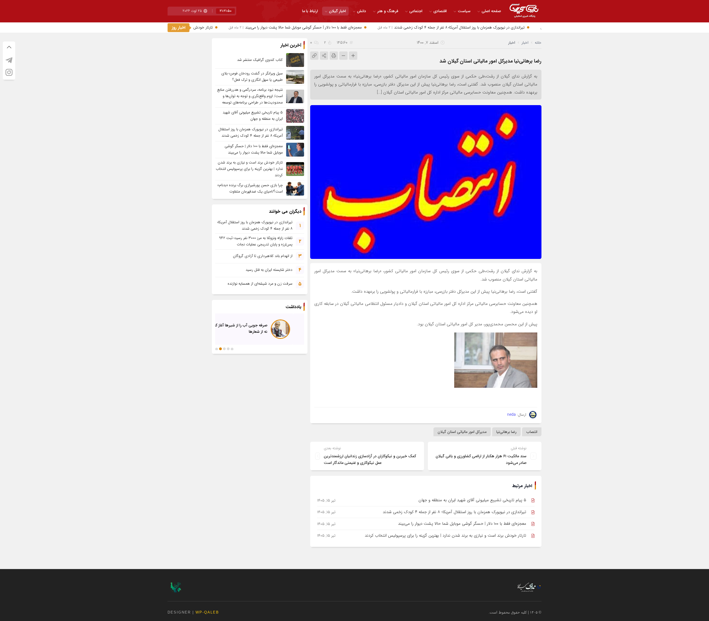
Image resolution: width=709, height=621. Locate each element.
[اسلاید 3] (224, 348)
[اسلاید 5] (216, 348)
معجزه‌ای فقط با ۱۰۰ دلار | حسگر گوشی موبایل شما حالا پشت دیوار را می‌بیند (311, 27)
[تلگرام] (9, 60)
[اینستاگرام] (9, 72)
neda (511, 415)
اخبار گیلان (337, 11)
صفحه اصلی (491, 11)
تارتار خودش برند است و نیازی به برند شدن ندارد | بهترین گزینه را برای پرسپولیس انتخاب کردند (445, 535)
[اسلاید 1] (232, 348)
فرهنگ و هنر (387, 11)
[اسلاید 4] (220, 348)
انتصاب (531, 432)
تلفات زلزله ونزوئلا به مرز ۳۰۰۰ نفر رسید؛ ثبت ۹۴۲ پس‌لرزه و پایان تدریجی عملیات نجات (255, 241)
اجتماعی (415, 11)
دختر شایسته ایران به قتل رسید (269, 270)
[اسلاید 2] (228, 348)
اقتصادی (440, 11)
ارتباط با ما (310, 11)
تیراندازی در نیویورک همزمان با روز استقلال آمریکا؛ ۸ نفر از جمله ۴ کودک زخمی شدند (467, 27)
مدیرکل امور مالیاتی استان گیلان (462, 432)
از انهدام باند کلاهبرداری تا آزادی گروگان (262, 256)
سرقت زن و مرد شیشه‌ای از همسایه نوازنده (260, 284)
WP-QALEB (207, 612)
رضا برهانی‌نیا (506, 432)
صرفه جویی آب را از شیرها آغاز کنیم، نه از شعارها (250, 328)
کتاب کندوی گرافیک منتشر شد (260, 60)
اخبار (525, 43)
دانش (361, 11)
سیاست (464, 11)
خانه (538, 43)
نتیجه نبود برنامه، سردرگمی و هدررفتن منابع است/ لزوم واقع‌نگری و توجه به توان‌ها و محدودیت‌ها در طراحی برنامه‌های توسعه (250, 96)
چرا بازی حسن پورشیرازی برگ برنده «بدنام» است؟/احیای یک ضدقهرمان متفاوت (250, 188)
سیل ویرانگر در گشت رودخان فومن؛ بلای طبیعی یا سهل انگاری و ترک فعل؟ (252, 77)
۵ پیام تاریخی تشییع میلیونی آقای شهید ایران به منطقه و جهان (472, 500)
